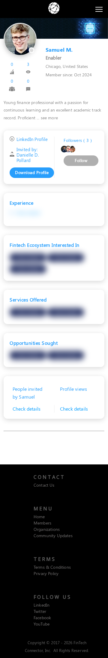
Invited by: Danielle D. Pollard (27, 155)
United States (75, 66)
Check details (28, 213)
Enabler (54, 57)
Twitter (40, 611)
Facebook (42, 617)
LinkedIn (42, 605)
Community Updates (53, 535)
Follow (81, 160)
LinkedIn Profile (32, 139)
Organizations (47, 529)
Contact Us (44, 485)
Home (39, 516)
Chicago (53, 66)
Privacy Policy (46, 573)
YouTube (42, 624)
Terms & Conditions (52, 567)
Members (42, 523)
